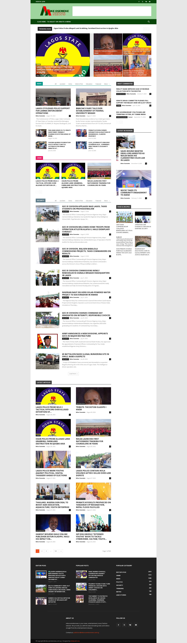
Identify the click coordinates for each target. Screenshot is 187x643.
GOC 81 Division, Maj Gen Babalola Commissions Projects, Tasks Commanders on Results (86, 251)
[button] (148, 22)
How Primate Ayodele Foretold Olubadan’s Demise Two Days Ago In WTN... (124, 252)
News (38, 105)
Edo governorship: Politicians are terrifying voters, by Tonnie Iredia (131, 113)
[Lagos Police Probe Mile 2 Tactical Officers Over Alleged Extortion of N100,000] (64, 58)
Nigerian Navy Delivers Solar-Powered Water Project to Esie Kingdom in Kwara (86, 293)
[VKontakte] (146, 1)
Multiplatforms (75, 641)
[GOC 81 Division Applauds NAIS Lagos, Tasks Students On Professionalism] (47, 213)
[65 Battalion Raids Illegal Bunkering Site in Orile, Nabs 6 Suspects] (47, 361)
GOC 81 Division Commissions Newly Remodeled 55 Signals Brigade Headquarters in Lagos (86, 273)
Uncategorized (122, 117)
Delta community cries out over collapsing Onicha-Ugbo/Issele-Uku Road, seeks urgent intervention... (59, 589)
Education (89, 84)
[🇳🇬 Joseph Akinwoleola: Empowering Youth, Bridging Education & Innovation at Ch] (41, 574)
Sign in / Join (40, 1)
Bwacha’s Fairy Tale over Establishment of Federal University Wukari (90, 110)
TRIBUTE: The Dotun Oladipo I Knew (91, 408)
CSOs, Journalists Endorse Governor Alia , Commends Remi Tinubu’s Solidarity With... (99, 145)
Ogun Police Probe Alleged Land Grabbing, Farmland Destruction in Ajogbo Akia (73, 184)
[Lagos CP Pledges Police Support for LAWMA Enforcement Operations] (53, 97)
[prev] (144, 29)
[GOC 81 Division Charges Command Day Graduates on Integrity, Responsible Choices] (47, 320)
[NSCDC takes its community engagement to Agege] (133, 182)
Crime (38, 64)
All (55, 84)
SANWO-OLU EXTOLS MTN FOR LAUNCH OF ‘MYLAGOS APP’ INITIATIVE (59, 600)
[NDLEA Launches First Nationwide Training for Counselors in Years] (108, 66)
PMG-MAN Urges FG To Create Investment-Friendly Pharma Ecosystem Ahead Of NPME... (59, 133)
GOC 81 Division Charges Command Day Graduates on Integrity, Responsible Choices (86, 314)
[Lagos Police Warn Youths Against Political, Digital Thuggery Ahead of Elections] (137, 66)
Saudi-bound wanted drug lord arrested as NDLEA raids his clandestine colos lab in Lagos (133, 155)
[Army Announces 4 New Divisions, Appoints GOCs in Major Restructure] (47, 340)
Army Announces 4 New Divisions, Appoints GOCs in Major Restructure (85, 334)
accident (62, 84)
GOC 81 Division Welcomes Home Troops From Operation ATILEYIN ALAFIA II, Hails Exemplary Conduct (86, 229)
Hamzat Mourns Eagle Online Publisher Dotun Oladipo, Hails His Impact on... (52, 536)
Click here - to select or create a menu (54, 22)
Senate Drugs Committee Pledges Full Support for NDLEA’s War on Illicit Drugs (133, 102)
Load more (72, 374)
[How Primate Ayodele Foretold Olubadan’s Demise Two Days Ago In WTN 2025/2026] (124, 241)
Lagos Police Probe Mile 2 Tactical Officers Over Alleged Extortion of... (47, 183)
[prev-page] (37, 192)
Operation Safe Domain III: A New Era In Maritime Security (143, 227)
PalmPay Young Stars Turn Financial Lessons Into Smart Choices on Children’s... (99, 587)
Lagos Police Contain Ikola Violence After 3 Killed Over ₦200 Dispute (93, 473)
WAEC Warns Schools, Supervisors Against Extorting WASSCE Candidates (97, 574)
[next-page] (40, 192)
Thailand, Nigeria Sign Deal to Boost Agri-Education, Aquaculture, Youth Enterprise (52, 504)
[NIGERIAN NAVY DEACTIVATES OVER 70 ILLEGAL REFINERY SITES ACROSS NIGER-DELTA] (143, 241)
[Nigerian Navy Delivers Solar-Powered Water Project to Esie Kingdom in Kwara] (47, 299)
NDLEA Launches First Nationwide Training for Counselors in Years (81, 28)
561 (56, 551)
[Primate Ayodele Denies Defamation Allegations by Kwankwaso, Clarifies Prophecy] (81, 133)
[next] (148, 29)
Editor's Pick (98, 48)
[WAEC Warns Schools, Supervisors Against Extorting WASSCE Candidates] (81, 574)
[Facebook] (139, 1)
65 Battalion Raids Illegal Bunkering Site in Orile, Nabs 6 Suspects (85, 355)
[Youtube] (149, 1)
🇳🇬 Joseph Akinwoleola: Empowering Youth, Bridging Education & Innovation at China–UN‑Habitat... (57, 575)
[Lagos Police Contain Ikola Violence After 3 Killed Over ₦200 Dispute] (93, 459)
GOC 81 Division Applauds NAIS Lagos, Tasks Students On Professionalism (84, 207)
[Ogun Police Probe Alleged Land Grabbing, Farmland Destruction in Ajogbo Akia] (137, 44)
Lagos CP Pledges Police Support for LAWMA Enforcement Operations (53, 110)
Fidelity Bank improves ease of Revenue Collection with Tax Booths (132, 90)
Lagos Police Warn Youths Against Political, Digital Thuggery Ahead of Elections (51, 473)
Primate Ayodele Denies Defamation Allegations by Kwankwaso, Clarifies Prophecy (99, 133)
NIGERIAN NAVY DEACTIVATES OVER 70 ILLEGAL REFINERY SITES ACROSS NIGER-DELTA (142, 252)
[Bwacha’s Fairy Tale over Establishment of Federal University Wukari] (93, 97)
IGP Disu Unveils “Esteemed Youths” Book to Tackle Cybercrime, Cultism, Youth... (91, 536)
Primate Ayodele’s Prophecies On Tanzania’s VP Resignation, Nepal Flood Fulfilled (93, 504)
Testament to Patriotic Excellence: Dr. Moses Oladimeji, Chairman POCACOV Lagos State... (98, 599)
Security (65, 211)
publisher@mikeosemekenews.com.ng (86, 632)
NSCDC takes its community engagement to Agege (134, 192)
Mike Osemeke (41, 75)
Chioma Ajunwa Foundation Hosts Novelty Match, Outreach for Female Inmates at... (59, 145)
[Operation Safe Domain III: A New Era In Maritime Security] (143, 217)
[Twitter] (142, 1)
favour (130, 117)
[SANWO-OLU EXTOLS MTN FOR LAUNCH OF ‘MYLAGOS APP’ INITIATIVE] (41, 601)
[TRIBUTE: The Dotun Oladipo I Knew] (108, 44)
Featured (98, 84)
